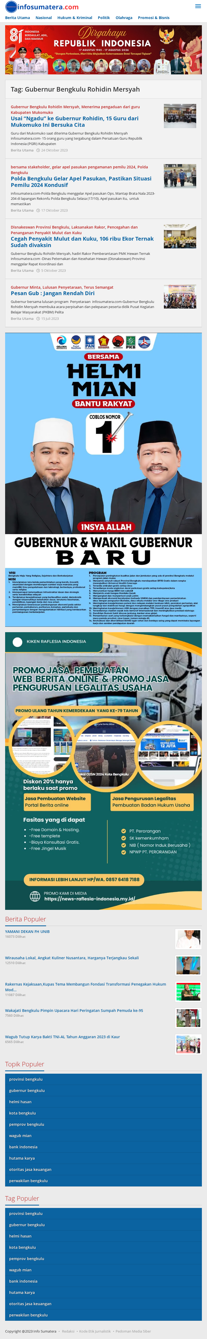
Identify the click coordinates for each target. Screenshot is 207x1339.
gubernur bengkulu (27, 1090)
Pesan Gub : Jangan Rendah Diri (53, 293)
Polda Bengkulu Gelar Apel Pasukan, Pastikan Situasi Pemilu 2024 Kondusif (81, 182)
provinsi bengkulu (26, 1079)
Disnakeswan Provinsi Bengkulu (40, 227)
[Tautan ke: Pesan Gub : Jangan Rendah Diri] (180, 295)
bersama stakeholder (30, 166)
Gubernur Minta (25, 287)
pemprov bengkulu (26, 1124)
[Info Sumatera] (43, 6)
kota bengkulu (22, 1113)
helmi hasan (20, 1101)
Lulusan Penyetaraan (62, 287)
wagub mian (20, 1135)
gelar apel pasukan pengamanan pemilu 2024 (93, 166)
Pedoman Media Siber (133, 1331)
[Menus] (198, 6)
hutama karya (22, 1158)
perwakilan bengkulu (28, 1180)
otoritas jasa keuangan (30, 1169)
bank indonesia (23, 1146)
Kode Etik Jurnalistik (95, 1331)
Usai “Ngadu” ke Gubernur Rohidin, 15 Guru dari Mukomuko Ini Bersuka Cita (75, 121)
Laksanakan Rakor (88, 227)
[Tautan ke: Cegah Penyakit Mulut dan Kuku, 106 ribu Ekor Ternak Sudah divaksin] (180, 235)
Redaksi (68, 1331)
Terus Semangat (98, 287)
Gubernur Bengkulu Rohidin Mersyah (45, 106)
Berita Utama (22, 150)
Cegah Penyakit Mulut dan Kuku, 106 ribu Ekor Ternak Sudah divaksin (82, 242)
